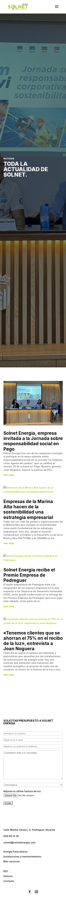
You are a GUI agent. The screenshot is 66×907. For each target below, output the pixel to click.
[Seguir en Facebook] (29, 891)
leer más (8, 474)
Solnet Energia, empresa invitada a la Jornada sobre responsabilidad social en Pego (33, 441)
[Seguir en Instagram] (36, 891)
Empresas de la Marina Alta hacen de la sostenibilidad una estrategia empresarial (28, 509)
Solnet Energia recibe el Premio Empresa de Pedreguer (29, 575)
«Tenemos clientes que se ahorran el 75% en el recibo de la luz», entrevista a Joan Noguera (33, 640)
